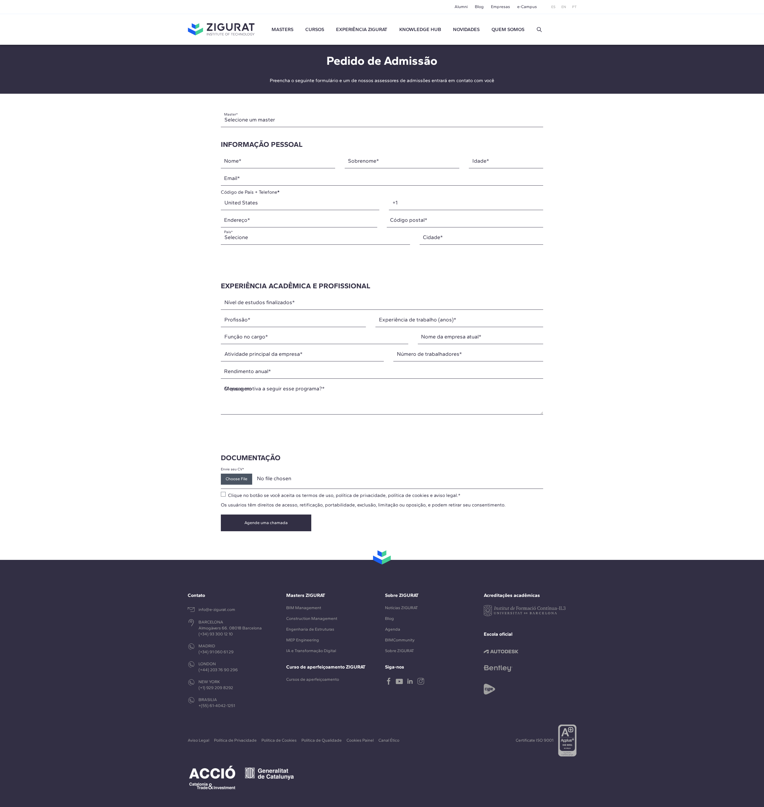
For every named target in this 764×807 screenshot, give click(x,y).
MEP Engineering (302, 640)
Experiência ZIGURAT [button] (361, 29)
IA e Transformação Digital (311, 650)
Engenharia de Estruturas (310, 629)
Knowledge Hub (420, 29)
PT (574, 7)
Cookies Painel (360, 740)
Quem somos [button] (508, 29)
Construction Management (311, 618)
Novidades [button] (466, 29)
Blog (479, 6)
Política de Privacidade (235, 740)
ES (553, 7)
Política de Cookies (279, 740)
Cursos (314, 29)
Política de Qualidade (321, 740)
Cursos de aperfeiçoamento (312, 679)
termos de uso (317, 495)
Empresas (500, 6)
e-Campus (527, 6)
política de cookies (408, 495)
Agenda (392, 629)
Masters (282, 29)
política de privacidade (361, 495)
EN (563, 7)
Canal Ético (388, 740)
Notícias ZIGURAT (401, 607)
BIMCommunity (400, 640)
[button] (539, 30)
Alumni (461, 6)
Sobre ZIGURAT (399, 650)
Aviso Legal (198, 740)
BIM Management (303, 607)
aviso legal (445, 495)
